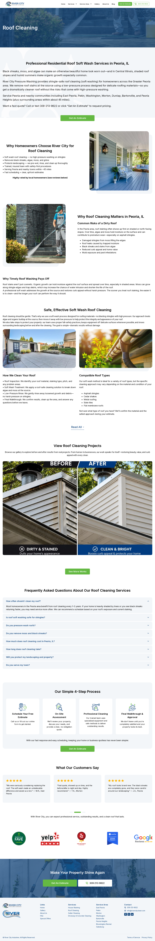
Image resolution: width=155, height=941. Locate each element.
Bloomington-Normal (103, 924)
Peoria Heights (101, 921)
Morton (99, 913)
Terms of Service (133, 937)
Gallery (97, 4)
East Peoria (100, 908)
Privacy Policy (147, 937)
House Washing (74, 908)
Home (63, 4)
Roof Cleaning (73, 910)
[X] (129, 914)
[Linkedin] (132, 914)
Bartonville (100, 919)
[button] (77, 428)
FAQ (41, 916)
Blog (113, 4)
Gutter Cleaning (74, 913)
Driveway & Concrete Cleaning (79, 916)
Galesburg (100, 927)
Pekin (98, 910)
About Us (105, 4)
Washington (100, 916)
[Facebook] (125, 914)
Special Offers (45, 919)
